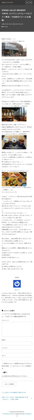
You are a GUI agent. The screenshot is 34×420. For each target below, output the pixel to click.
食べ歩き (5, 26)
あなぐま (17, 289)
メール (4, 348)
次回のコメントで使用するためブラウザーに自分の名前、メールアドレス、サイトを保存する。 (17, 366)
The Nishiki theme (8, 414)
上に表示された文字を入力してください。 (15, 376)
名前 (4, 340)
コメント (5, 320)
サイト (4, 355)
